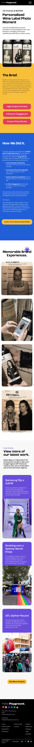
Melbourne (29, 726)
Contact (16, 726)
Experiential (5, 729)
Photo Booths (6, 726)
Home (3, 724)
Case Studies (18, 724)
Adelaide (28, 734)
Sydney (28, 724)
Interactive (5, 731)
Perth (27, 731)
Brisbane (28, 729)
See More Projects (17, 682)
